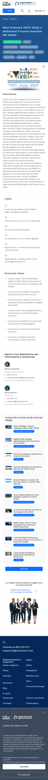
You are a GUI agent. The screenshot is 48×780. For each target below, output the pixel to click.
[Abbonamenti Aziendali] (36, 591)
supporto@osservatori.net (17, 401)
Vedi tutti (24, 569)
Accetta (24, 766)
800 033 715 (12, 375)
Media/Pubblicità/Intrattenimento (18, 52)
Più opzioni (24, 774)
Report (13, 19)
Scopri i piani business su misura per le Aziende (21, 591)
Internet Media (10, 47)
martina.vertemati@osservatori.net (20, 378)
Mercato (39, 52)
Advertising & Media (29, 47)
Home (5, 19)
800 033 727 (12, 399)
